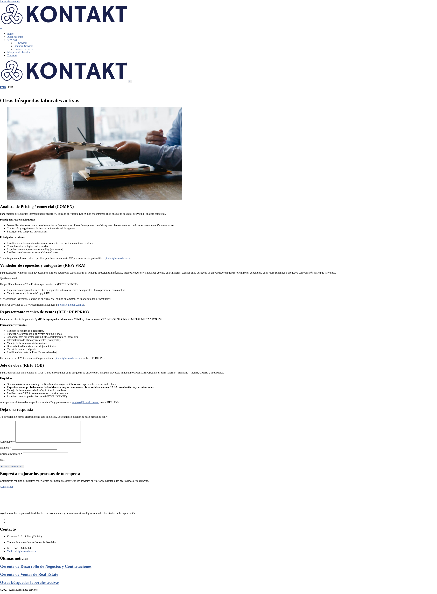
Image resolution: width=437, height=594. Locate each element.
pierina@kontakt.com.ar (118, 258)
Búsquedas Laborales (18, 52)
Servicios (12, 39)
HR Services (20, 42)
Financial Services (23, 46)
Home (10, 33)
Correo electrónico (11, 453)
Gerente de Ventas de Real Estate (29, 574)
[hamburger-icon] (1, 28)
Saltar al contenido (10, 1)
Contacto (12, 55)
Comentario (7, 441)
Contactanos (6, 486)
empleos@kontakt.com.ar (85, 402)
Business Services (23, 49)
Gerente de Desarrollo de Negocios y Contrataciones (45, 566)
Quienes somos (15, 36)
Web (2, 460)
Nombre (5, 447)
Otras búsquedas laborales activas (29, 582)
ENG (3, 87)
